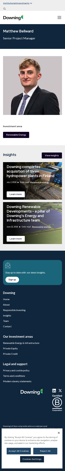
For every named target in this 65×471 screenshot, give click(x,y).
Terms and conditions (14, 375)
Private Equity (10, 348)
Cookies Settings (32, 459)
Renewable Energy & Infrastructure (21, 342)
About (6, 304)
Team (6, 320)
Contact (7, 326)
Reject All (45, 451)
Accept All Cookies (19, 451)
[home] (13, 17)
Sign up (12, 279)
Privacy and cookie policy (16, 370)
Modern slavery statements (17, 381)
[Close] (58, 433)
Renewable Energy (16, 134)
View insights (52, 155)
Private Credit (10, 353)
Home (6, 299)
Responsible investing (14, 310)
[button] (17, 3)
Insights (7, 315)
